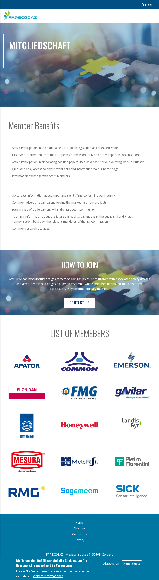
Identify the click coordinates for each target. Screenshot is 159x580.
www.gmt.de (32, 425)
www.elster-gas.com (85, 425)
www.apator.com (32, 361)
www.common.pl (85, 361)
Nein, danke (131, 563)
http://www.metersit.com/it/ (85, 461)
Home (79, 523)
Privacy (79, 540)
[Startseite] (20, 15)
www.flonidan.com (32, 393)
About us (79, 528)
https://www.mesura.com (32, 461)
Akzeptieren (111, 564)
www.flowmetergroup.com (85, 393)
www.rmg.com (32, 491)
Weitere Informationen (48, 576)
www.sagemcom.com (85, 491)
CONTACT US (79, 302)
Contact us (79, 534)
